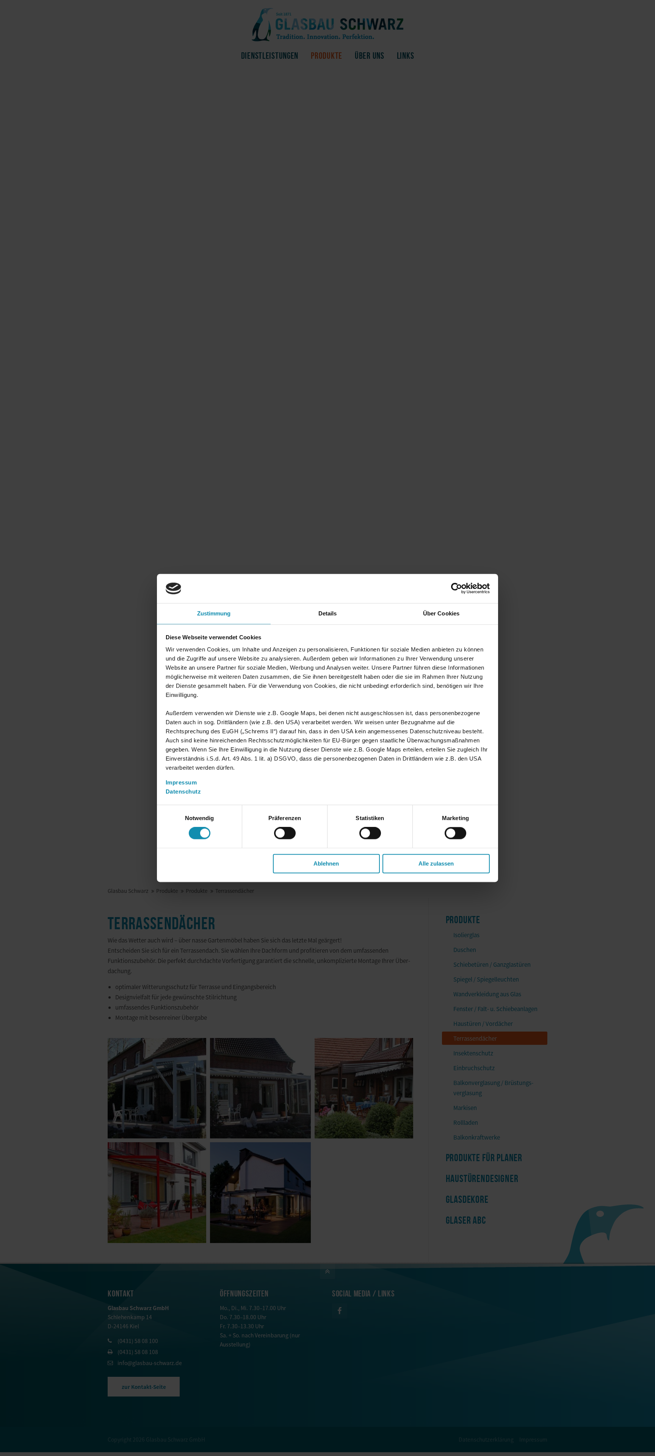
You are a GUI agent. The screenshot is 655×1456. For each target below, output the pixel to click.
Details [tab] (327, 613)
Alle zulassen (436, 863)
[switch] (285, 833)
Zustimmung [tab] (214, 613)
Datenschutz (183, 791)
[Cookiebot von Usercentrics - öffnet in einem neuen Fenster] (456, 588)
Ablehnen (326, 863)
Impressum (181, 782)
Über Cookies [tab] (441, 613)
